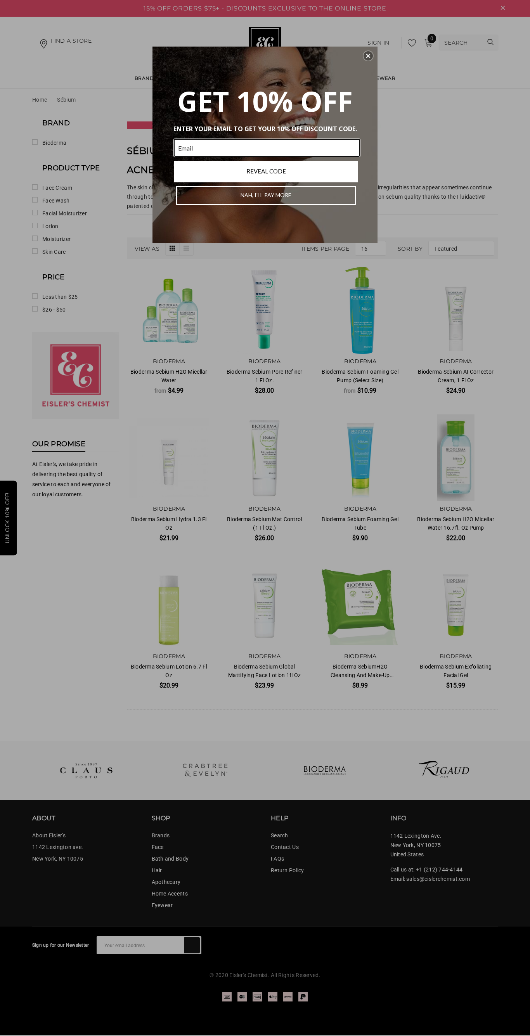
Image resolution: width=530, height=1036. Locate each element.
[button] (368, 56)
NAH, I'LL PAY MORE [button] (266, 195)
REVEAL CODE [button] (266, 171)
